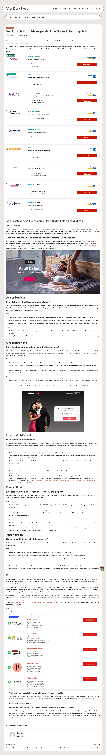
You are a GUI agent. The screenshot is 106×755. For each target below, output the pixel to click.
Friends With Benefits (35, 649)
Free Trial (90, 620)
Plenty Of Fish (32, 663)
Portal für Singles (94, 246)
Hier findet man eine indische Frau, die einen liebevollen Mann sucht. (32, 602)
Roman (20, 733)
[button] (21, 736)
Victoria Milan (32, 678)
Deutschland (10, 27)
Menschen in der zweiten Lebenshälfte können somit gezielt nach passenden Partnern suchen (64, 480)
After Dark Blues (17, 8)
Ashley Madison (33, 619)
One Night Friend (33, 634)
